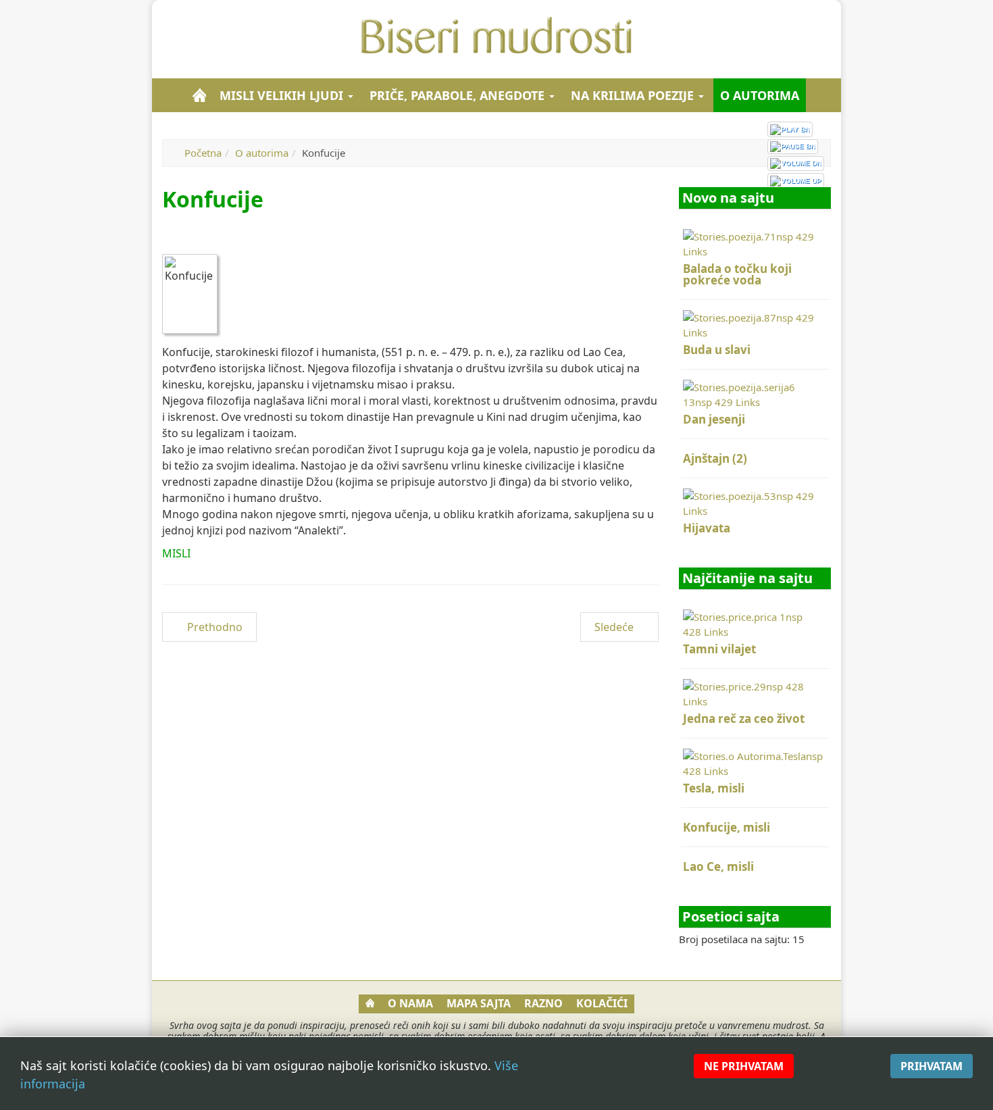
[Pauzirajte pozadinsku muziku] (792, 146)
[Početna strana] (199, 95)
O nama (410, 1003)
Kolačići (602, 1003)
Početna (203, 152)
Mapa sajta (479, 1003)
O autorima (759, 95)
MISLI (176, 553)
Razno (543, 1003)
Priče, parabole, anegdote (459, 95)
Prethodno (213, 627)
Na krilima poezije (634, 95)
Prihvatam (931, 1066)
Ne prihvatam (744, 1066)
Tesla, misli (713, 788)
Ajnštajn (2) (715, 458)
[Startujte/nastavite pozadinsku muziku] (790, 129)
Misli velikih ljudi (283, 95)
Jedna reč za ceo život (744, 718)
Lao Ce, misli (718, 866)
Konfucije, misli (726, 827)
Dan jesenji (714, 419)
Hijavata (706, 528)
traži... (824, 95)
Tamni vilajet (719, 649)
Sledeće (615, 627)
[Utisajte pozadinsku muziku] (795, 163)
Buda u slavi (716, 349)
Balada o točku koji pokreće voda (737, 274)
